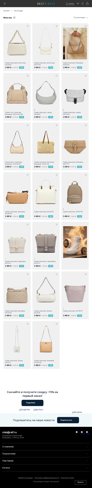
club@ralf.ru (9, 432)
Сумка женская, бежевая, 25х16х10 (15, 212)
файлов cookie (39, 483)
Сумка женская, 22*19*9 (72, 311)
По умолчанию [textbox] (79, 17)
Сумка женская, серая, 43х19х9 (43, 113)
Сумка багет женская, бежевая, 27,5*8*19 (13, 163)
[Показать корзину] (87, 4)
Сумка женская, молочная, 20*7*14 (44, 64)
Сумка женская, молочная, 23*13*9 (15, 64)
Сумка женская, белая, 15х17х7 (14, 361)
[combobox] (77, 18)
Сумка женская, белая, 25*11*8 (43, 312)
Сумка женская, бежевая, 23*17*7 (73, 163)
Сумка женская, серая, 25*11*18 (72, 113)
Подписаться (66, 420)
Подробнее (30, 403)
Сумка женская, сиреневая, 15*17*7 (45, 262)
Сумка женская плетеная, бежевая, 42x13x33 (44, 163)
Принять (80, 482)
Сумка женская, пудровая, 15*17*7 (15, 262)
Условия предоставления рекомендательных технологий (35, 485)
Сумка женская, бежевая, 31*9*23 (73, 64)
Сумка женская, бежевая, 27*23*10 (44, 361)
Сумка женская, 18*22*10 (73, 212)
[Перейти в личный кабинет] (82, 4)
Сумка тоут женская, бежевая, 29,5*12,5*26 (14, 113)
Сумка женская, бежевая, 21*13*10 (15, 312)
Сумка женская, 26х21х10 (44, 212)
